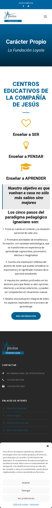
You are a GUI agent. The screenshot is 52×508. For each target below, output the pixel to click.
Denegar (26, 490)
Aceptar (26, 482)
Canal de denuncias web (17, 422)
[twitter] (28, 6)
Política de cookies (20, 504)
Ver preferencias (26, 498)
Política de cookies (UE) (17, 430)
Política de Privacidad (16, 408)
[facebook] (23, 6)
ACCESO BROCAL (26, 3)
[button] (47, 446)
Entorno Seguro (13, 415)
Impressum (34, 504)
